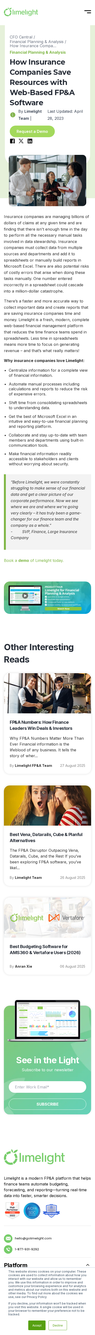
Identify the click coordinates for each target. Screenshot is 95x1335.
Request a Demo (32, 131)
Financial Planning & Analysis (37, 41)
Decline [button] (58, 1325)
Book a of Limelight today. (34, 560)
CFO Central (21, 37)
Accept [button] (36, 1325)
